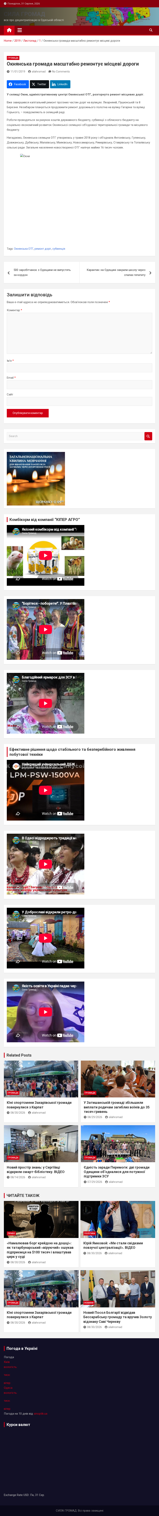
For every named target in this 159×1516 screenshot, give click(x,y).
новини (88, 1303)
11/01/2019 (17, 71)
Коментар (14, 310)
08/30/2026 (17, 1112)
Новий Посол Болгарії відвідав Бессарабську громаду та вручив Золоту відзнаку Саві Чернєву (117, 1317)
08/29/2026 (94, 1117)
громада (13, 58)
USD (26, 1495)
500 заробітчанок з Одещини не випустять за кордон (42, 272)
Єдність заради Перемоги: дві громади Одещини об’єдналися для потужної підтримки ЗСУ (116, 1171)
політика (89, 1233)
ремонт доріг (43, 248)
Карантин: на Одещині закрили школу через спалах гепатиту (116, 272)
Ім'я (10, 360)
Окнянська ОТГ (23, 248)
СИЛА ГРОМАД (24, 14)
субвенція (58, 248)
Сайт (10, 394)
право (11, 1233)
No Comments (61, 71)
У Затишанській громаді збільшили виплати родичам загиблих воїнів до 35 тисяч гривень (116, 1107)
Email (11, 377)
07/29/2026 (94, 1181)
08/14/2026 (17, 1177)
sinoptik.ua (40, 1413)
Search (148, 436)
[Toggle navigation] (20, 30)
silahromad (39, 71)
